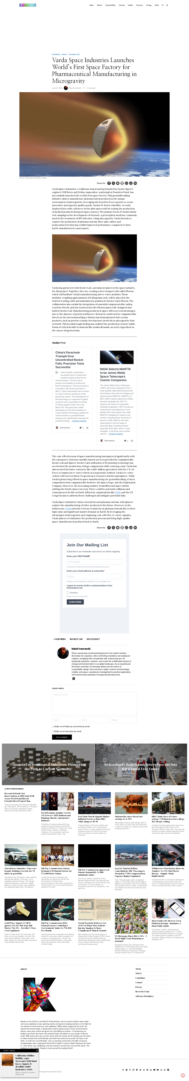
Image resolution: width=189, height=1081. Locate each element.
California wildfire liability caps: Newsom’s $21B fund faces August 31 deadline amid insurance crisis (26, 1062)
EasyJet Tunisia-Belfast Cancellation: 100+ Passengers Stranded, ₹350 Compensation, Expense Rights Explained (130, 872)
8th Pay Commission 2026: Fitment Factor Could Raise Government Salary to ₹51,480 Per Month (56, 927)
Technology (74, 54)
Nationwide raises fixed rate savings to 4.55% (129, 817)
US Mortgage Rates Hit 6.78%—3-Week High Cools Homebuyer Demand (131, 938)
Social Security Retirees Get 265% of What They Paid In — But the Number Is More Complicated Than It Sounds (92, 927)
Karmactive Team (56, 1071)
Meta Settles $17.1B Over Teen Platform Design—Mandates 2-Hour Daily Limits (167, 923)
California (60, 639)
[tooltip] (109, 183)
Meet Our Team (142, 991)
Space (64, 54)
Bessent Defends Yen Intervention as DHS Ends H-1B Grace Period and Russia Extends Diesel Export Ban (19, 797)
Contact (138, 982)
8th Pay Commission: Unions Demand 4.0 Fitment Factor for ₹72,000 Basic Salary (56, 871)
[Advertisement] (94, 30)
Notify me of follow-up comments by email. (72, 726)
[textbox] (56, 1034)
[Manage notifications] (183, 1075)
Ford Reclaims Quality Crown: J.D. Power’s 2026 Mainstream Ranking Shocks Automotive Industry (56, 817)
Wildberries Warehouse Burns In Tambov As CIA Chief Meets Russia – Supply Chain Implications (168, 872)
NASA (118, 492)
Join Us (138, 973)
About (138, 968)
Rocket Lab (76, 639)
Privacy (138, 987)
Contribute (140, 978)
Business (56, 54)
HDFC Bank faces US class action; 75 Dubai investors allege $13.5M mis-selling (168, 819)
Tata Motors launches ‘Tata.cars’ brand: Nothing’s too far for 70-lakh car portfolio (20, 871)
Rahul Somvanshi (75, 88)
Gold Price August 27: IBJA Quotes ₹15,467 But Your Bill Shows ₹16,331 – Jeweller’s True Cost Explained (20, 927)
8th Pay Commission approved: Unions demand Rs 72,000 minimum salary (93, 872)
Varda (68, 508)
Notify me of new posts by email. (68, 731)
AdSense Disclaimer (144, 996)
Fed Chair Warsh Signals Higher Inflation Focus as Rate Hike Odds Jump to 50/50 (94, 819)
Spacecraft (93, 639)
